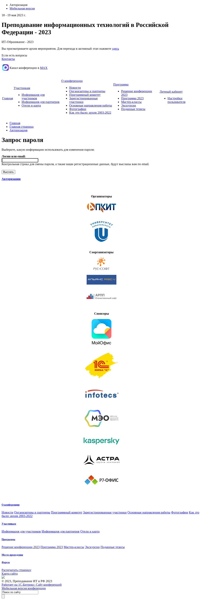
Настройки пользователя (176, 100)
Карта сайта (10, 573)
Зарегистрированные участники (105, 512)
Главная (7, 98)
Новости (75, 87)
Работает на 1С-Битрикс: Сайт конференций (32, 584)
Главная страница (22, 126)
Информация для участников (33, 96)
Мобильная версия (22, 8)
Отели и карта (31, 105)
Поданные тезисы (133, 109)
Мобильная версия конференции (24, 588)
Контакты (8, 59)
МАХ (44, 68)
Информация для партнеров (40, 102)
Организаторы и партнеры (87, 91)
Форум (6, 562)
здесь (115, 48)
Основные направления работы (90, 105)
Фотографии (77, 109)
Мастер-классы (131, 102)
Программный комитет (85, 94)
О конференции (72, 81)
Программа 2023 (132, 98)
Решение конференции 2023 (21, 547)
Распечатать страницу (16, 570)
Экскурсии (128, 105)
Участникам (22, 88)
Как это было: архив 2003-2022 (90, 112)
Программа (120, 84)
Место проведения (12, 554)
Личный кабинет (171, 91)
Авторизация (18, 130)
